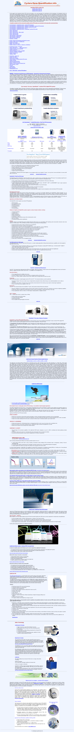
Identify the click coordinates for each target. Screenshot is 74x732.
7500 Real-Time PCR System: (37, 137)
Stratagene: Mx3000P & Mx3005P (16, 51)
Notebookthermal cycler (14, 68)
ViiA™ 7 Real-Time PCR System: (52, 137)
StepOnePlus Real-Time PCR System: (22, 137)
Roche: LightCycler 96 (13, 31)
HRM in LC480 (21, 32)
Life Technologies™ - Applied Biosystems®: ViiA (18, 28)
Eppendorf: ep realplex (13, 38)
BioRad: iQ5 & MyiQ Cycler (15, 43)
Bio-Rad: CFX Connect (14, 42)
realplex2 (33, 694)
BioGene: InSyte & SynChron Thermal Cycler (17, 63)
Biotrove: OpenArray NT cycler (15, 62)
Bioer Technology (12, 67)
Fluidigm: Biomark (13, 60)
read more (32, 174)
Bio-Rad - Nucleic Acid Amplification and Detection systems (20, 40)
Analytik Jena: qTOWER (14, 58)
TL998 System (12, 66)
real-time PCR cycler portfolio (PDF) (37, 127)
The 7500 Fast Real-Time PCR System (16, 242)
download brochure (14, 90)
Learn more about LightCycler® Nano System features (19, 553)
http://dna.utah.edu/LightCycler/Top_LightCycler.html (24, 670)
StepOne (19, 136)
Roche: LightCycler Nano (14, 34)
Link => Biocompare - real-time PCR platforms (18, 70)
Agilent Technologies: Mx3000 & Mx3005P (17, 50)
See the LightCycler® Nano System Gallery (17, 561)
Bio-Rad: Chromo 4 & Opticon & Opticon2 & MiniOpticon (20, 44)
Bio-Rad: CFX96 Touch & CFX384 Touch (17, 41)
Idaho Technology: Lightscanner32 (15, 35)
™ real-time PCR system (33, 29)
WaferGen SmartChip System (15, 61)
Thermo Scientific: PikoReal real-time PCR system (18, 59)
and (37, 694)
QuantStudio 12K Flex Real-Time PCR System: (61, 137)
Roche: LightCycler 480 (14, 32)
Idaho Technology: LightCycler (15, 37)
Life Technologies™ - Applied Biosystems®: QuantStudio (19, 29)
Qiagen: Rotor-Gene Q (13, 47)
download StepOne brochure (41, 174)
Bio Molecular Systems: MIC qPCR (16, 46)
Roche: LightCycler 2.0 (14, 30)
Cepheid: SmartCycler (13, 49)
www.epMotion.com (32, 726)
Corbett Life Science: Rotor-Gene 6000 (16, 48)
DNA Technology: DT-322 (14, 64)
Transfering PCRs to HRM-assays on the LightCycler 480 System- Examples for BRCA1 (25, 480)
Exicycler (11, 65)
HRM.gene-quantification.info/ (24, 438)
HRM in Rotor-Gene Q (23, 47)
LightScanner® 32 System (19, 625)
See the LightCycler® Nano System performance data (19, 571)
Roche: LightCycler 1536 (14, 33)
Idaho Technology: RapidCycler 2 (15, 36)
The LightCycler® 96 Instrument (15, 575)
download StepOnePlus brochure (40, 240)
